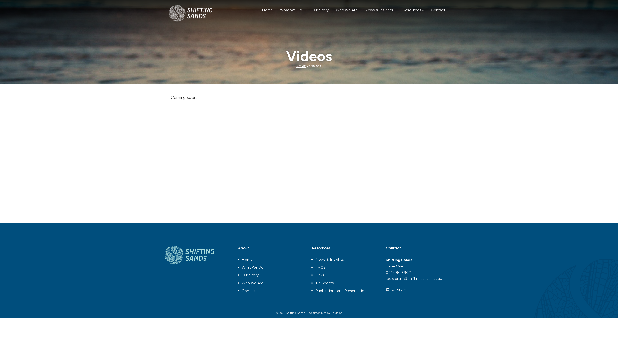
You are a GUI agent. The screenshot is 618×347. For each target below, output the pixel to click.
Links (320, 275)
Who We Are (347, 10)
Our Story (320, 10)
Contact (438, 10)
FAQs (320, 267)
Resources (412, 10)
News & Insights (379, 10)
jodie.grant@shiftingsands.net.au (414, 278)
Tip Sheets (325, 283)
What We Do (291, 10)
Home (267, 10)
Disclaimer (313, 312)
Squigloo (336, 312)
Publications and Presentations (342, 290)
